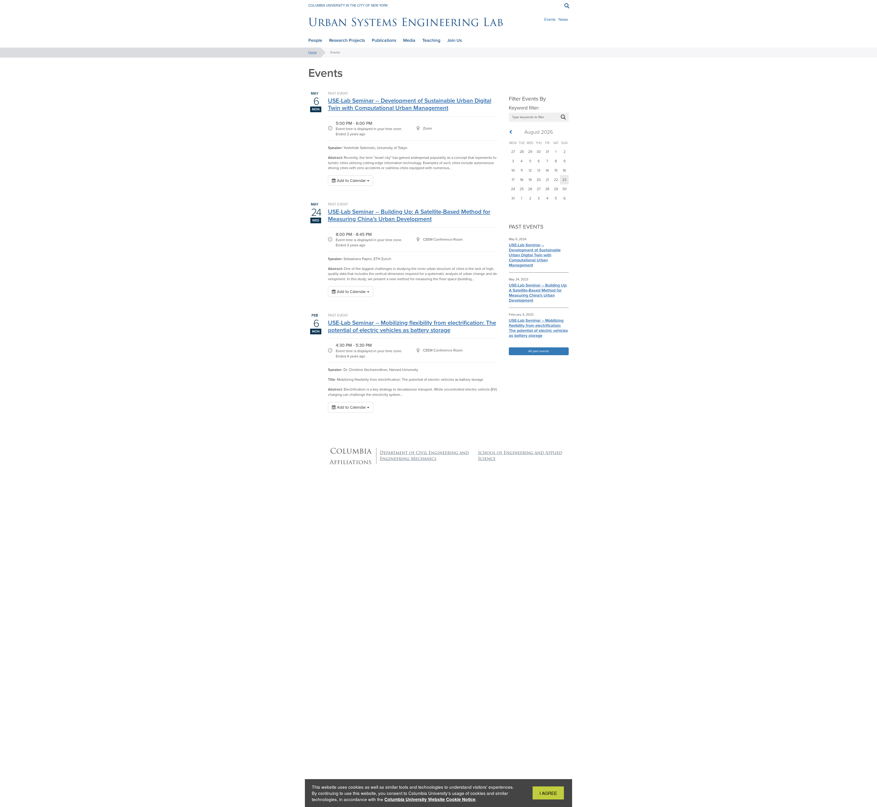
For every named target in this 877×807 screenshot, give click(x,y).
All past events (538, 351)
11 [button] (521, 170)
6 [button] (539, 161)
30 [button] (538, 151)
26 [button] (530, 189)
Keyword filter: (524, 108)
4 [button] (521, 161)
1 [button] (555, 151)
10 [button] (513, 170)
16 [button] (564, 170)
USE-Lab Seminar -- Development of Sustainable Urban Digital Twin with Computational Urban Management (409, 104)
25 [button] (522, 189)
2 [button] (564, 151)
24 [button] (513, 189)
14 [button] (547, 170)
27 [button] (513, 151)
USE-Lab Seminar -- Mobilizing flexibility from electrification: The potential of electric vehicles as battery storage (412, 326)
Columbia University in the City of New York (348, 5)
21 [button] (547, 179)
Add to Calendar (351, 181)
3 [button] (513, 161)
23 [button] (564, 179)
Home (312, 52)
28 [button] (522, 151)
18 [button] (521, 179)
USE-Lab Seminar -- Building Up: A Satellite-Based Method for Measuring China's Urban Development (409, 215)
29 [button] (530, 151)
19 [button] (530, 179)
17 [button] (513, 179)
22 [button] (556, 179)
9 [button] (564, 161)
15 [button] (555, 170)
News (563, 19)
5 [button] (530, 161)
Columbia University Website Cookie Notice (429, 799)
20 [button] (538, 179)
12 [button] (530, 170)
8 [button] (556, 161)
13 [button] (538, 170)
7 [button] (547, 161)
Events (549, 19)
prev (512, 132)
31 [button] (547, 151)
